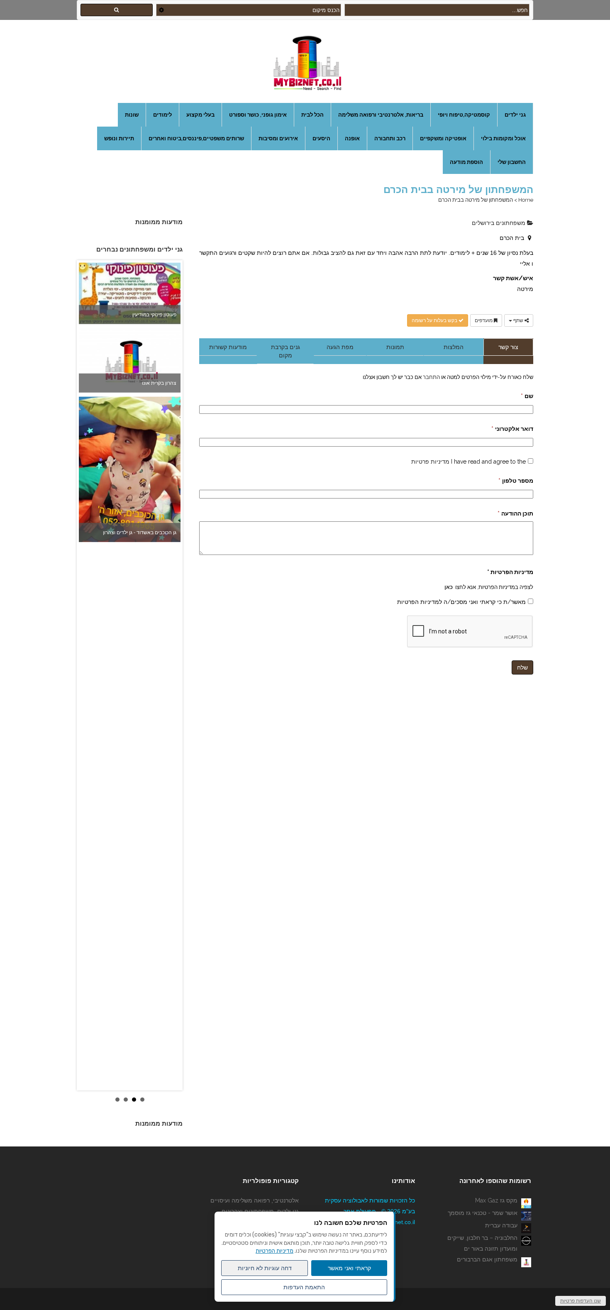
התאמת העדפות (304, 1287)
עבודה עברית (501, 1225)
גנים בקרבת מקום (285, 351)
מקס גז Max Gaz (496, 1200)
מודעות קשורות (228, 347)
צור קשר (508, 347)
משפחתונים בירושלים (499, 223)
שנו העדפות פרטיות (580, 1301)
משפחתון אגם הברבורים (487, 1259)
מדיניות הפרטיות (274, 1250)
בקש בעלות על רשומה (435, 320)
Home (525, 200)
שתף (518, 320)
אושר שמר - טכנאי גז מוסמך (482, 1213)
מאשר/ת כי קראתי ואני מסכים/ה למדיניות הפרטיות (461, 602)
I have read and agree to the (468, 461)
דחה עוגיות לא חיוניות (265, 1268)
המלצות (454, 347)
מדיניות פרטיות (430, 461)
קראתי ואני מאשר (349, 1268)
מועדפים (484, 320)
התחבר (431, 377)
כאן (448, 587)
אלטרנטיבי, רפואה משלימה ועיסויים (254, 1200)
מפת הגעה (340, 347)
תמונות (395, 347)
